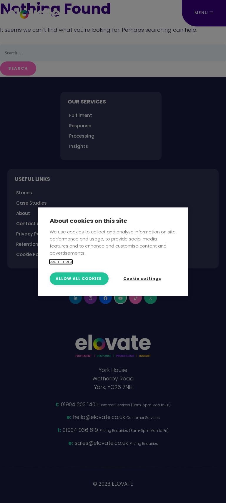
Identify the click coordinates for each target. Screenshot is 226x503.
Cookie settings (142, 278)
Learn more (61, 261)
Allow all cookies (79, 278)
